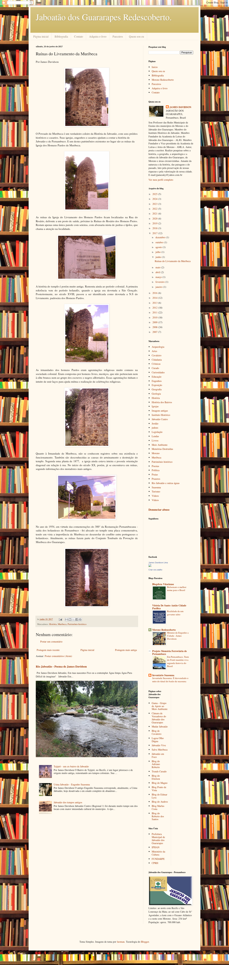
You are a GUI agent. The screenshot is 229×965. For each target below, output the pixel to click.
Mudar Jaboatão (160, 726)
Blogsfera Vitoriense (163, 584)
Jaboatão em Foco (158, 755)
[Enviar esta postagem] (60, 619)
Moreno (156, 453)
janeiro (159, 287)
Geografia (157, 389)
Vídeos (155, 500)
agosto (159, 247)
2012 (155, 307)
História (53, 624)
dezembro (160, 237)
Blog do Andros (160, 801)
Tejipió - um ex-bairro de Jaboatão (71, 766)
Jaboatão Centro (160, 419)
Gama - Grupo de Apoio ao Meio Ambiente (159, 706)
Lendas (155, 436)
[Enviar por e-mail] (66, 619)
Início (155, 67)
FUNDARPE (158, 859)
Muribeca (62, 624)
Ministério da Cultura (158, 853)
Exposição (157, 385)
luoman (121, 941)
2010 (155, 317)
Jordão (155, 423)
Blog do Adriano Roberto (156, 764)
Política (155, 470)
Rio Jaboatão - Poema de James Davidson (61, 666)
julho (158, 252)
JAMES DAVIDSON (180, 107)
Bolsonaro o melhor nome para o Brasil (176, 588)
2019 (155, 223)
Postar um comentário (51, 641)
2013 (155, 302)
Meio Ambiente (159, 444)
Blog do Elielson (156, 777)
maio (158, 267)
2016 (155, 293)
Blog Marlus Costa (158, 807)
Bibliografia (61, 36)
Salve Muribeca (159, 749)
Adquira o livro (97, 36)
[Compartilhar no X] (73, 619)
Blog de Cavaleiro (156, 732)
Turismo (156, 491)
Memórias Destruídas (162, 449)
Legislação (157, 432)
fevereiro (160, 282)
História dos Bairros (162, 402)
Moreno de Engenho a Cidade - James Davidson (178, 636)
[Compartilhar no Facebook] (77, 619)
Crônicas (156, 363)
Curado (155, 368)
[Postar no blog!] (70, 619)
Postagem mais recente (48, 650)
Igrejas (155, 406)
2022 (155, 208)
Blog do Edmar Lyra (159, 796)
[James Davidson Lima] (149, 566)
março (158, 277)
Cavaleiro (156, 355)
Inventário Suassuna (163, 675)
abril (158, 272)
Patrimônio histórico (77, 624)
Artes (154, 351)
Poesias (155, 466)
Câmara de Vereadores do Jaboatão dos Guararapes (159, 718)
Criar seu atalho (155, 570)
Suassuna (156, 487)
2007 (155, 332)
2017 (155, 233)
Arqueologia (158, 346)
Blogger (145, 941)
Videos (155, 495)
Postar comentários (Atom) (58, 656)
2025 (155, 194)
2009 (155, 322)
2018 (155, 228)
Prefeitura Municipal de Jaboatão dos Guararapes (158, 838)
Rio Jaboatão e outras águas (165, 483)
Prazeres (156, 478)
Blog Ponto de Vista (159, 788)
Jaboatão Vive (159, 745)
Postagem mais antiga (126, 650)
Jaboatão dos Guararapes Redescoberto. (104, 17)
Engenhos (157, 381)
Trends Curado (159, 771)
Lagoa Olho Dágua (158, 739)
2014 (155, 297)
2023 (155, 204)
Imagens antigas (160, 410)
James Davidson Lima (158, 562)
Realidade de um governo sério (175, 613)
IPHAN (155, 847)
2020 (155, 218)
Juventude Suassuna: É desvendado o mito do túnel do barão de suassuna (170, 679)
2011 (155, 312)
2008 (155, 327)
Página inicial (40, 36)
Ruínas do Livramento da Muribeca (173, 261)
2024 (155, 199)
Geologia (156, 393)
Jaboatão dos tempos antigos (68, 802)
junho (158, 257)
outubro (159, 242)
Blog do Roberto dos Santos (158, 816)
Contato (78, 36)
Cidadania (157, 359)
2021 (155, 213)
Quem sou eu (136, 36)
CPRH (155, 863)
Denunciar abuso (158, 509)
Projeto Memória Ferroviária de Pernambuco (169, 652)
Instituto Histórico (161, 415)
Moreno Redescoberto (163, 79)
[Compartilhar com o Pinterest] (80, 619)
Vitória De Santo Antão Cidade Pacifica (169, 607)
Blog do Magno (159, 783)
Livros (155, 440)
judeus (155, 427)
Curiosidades (158, 372)
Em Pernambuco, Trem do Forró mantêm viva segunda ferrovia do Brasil (178, 661)
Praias (155, 474)
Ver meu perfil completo (160, 179)
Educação (156, 376)
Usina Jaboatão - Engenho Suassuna (72, 784)
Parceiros (118, 36)
